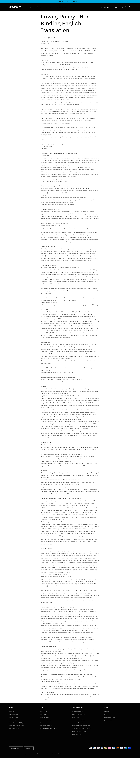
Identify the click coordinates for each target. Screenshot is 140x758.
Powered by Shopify (25, 753)
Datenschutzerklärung (109, 717)
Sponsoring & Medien (15, 720)
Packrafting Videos (77, 734)
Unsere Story (43, 711)
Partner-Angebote (14, 728)
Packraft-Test (75, 717)
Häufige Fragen (13, 714)
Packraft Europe (16, 753)
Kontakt (11, 711)
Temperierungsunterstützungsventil (81, 728)
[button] (28, 7)
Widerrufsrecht (34, 753)
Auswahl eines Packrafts (78, 714)
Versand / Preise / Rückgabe (17, 723)
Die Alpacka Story (45, 717)
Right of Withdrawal (108, 720)
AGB (104, 714)
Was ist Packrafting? (77, 711)
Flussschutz (43, 723)
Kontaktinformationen (65, 753)
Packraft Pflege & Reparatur (79, 731)
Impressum (106, 711)
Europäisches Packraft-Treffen (48, 728)
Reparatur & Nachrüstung (16, 725)
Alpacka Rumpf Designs (78, 720)
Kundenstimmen (13, 717)
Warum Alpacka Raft (46, 720)
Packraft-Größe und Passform (80, 723)
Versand (57, 753)
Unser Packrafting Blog (46, 725)
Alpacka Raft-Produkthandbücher (81, 725)
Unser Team (43, 714)
